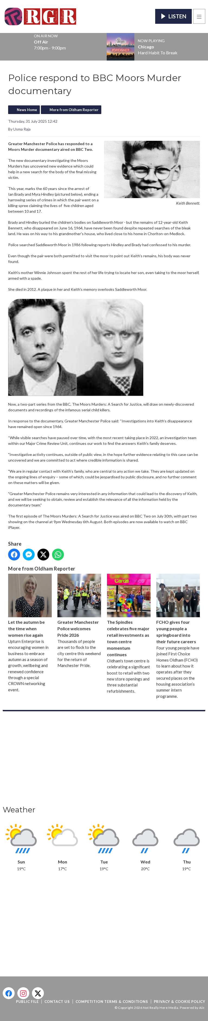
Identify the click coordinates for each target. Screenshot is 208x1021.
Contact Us (57, 1001)
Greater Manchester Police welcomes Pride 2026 (78, 628)
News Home (27, 110)
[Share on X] (43, 554)
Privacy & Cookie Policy (179, 1001)
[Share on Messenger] (29, 554)
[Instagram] (23, 993)
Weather (19, 809)
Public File (27, 1001)
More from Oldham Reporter (74, 110)
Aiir (201, 1008)
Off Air (41, 41)
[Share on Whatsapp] (58, 554)
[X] (38, 993)
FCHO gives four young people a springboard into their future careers (176, 631)
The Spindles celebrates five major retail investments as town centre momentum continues (128, 638)
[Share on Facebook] (14, 554)
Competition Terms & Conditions (112, 1001)
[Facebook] (9, 993)
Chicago (146, 46)
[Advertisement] (104, 760)
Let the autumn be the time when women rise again (26, 628)
